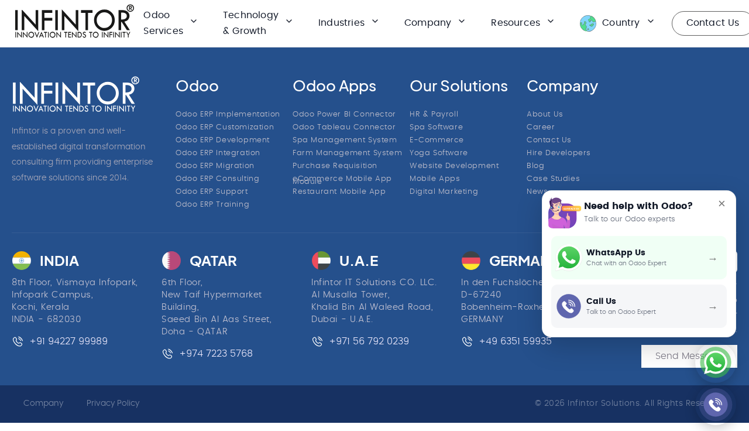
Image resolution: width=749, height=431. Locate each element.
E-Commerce (437, 140)
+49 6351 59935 (515, 341)
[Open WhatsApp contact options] (715, 362)
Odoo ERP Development (223, 140)
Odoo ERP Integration (218, 153)
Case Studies (553, 179)
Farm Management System (347, 153)
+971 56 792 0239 (369, 341)
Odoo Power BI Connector (344, 114)
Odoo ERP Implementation (228, 114)
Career (541, 127)
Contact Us (549, 140)
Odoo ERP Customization (225, 127)
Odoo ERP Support (212, 192)
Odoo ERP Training (212, 204)
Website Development (454, 166)
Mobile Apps (435, 179)
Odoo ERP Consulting (217, 179)
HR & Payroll (434, 114)
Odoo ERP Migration (215, 166)
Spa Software (436, 127)
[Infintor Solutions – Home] (76, 94)
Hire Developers (559, 153)
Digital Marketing (444, 192)
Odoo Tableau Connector (344, 127)
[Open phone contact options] (715, 404)
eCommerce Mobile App (342, 179)
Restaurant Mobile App (339, 192)
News (537, 192)
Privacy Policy (113, 403)
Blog (535, 166)
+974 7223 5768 (216, 353)
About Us (545, 114)
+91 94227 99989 (68, 341)
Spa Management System (345, 140)
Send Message (689, 356)
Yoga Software (439, 153)
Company (43, 403)
